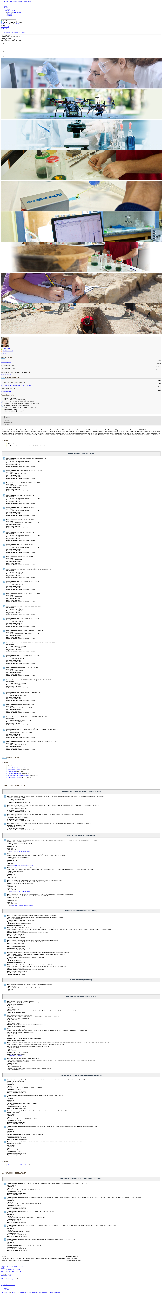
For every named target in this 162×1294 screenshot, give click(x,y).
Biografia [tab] (7, 417)
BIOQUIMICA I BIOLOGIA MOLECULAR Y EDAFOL (16, 385)
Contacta (7, 1289)
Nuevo (6, 7)
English (9, 15)
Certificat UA (15, 1292)
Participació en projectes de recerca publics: (18, 775)
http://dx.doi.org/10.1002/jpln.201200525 (20, 891)
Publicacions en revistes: (14, 769)
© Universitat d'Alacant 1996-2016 (49, 1292)
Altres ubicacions (6, 374)
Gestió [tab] (6, 424)
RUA (4, 353)
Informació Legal (33, 1292)
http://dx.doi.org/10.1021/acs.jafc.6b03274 (20, 851)
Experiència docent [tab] (10, 419)
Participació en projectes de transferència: (18, 1164)
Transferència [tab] (8, 422)
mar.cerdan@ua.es (6, 362)
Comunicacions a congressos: (15, 777)
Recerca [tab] (7, 421)
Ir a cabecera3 (5, 27)
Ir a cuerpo (4, 1)
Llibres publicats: (12, 771)
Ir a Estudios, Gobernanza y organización (19, 1)
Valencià (9, 14)
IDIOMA (13, 10)
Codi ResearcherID (8, 351)
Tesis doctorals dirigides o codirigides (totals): (19, 767)
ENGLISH (18, 23)
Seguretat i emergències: (9, 1278)
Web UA (5, 22)
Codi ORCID (6, 348)
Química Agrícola (6, 391)
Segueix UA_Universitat (8, 1285)
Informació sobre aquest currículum (14, 32)
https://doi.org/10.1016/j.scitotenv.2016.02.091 (22, 865)
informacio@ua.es (6, 1275)
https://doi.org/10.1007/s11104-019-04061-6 (21, 905)
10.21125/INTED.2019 (16, 1055)
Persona (12, 22)
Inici (5, 1288)
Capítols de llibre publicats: (14, 773)
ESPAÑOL (4, 23)
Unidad (19, 22)
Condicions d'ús (5, 1292)
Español (9, 12)
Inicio (5, 6)
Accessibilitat (24, 1292)
